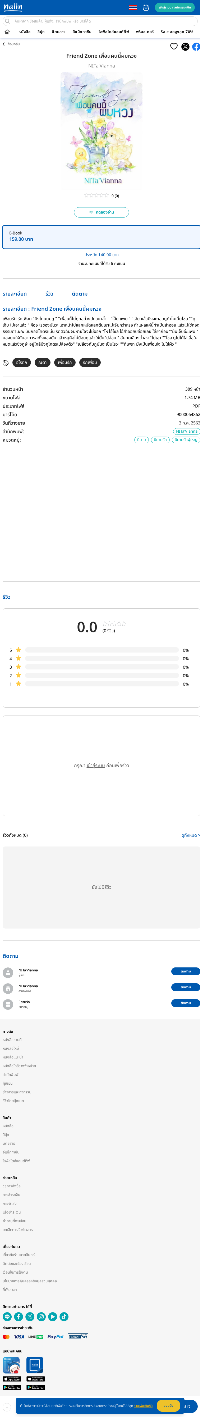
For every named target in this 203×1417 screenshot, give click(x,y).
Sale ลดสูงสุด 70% (177, 32)
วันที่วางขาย (14, 423)
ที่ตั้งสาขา (10, 1290)
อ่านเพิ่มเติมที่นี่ (143, 1406)
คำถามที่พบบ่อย (14, 1221)
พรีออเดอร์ (145, 32)
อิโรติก (21, 362)
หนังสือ (24, 32)
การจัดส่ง (10, 1203)
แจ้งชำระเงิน (12, 1212)
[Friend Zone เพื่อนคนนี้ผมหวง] (185, 47)
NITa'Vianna (101, 66)
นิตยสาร (59, 32)
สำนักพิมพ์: (13, 431)
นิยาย (141, 440)
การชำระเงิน (11, 1195)
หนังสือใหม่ (11, 1048)
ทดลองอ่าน (105, 212)
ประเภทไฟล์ (13, 406)
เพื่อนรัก (65, 362)
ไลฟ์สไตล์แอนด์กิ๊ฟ (114, 32)
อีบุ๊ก (41, 32)
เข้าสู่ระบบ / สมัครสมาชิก (175, 7)
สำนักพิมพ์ (11, 1075)
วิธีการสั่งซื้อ (12, 1186)
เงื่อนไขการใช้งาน (15, 1272)
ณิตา (42, 362)
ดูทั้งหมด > (191, 835)
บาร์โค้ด (10, 414)
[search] (7, 21)
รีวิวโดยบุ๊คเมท (13, 1101)
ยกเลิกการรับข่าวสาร (18, 1230)
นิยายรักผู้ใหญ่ (186, 440)
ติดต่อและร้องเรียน (17, 1263)
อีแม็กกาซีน (82, 32)
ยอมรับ (168, 1405)
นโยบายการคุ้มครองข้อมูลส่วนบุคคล (30, 1281)
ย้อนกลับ (14, 44)
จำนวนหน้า (13, 389)
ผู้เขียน (8, 1083)
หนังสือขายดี (12, 1040)
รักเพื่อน (90, 362)
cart (146, 7)
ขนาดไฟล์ (11, 397)
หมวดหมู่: (12, 440)
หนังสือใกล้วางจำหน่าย (19, 1066)
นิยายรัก (160, 440)
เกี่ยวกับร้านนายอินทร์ (19, 1255)
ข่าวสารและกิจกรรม (17, 1092)
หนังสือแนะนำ (13, 1057)
